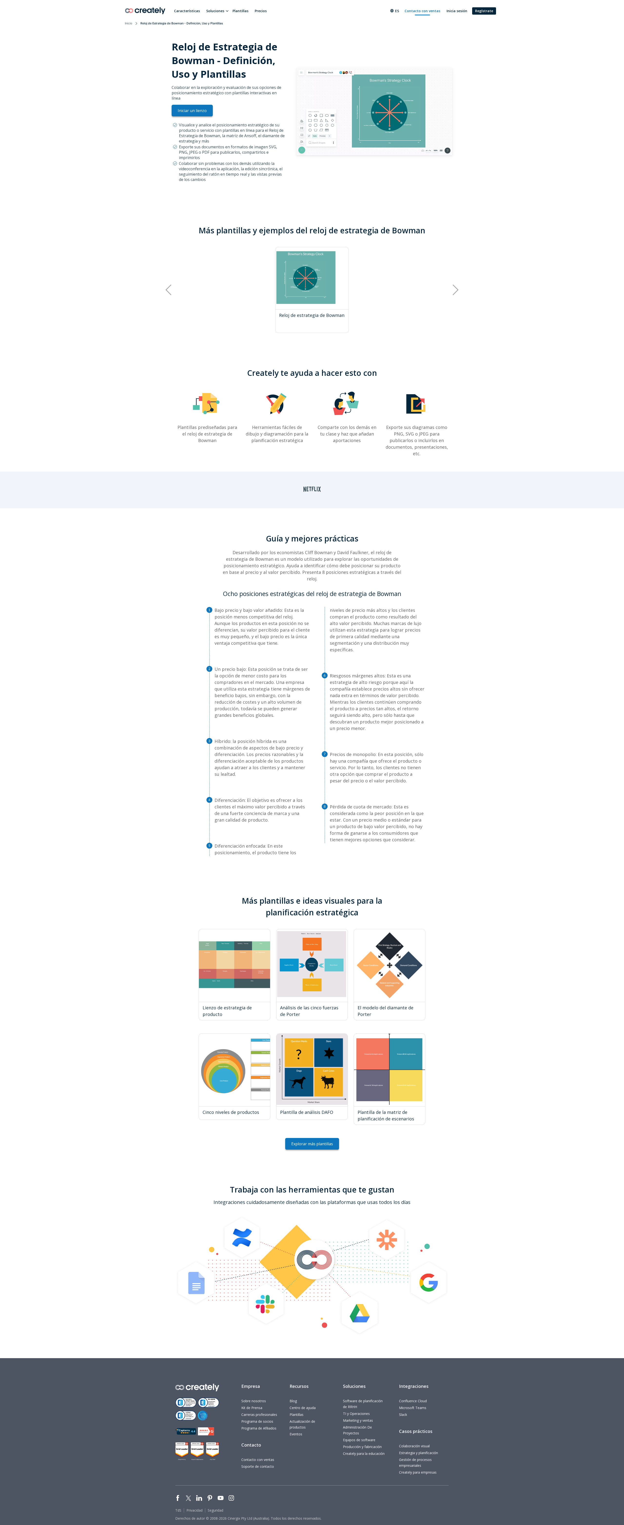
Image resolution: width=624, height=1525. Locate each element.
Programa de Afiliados (258, 1428)
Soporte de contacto (257, 1466)
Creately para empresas (418, 1472)
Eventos (296, 1434)
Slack (403, 1414)
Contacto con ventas (422, 11)
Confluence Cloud (413, 1401)
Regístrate (484, 11)
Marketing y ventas (358, 1420)
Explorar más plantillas (312, 1143)
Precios (261, 11)
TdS (178, 1510)
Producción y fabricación (362, 1446)
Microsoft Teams (412, 1407)
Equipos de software (359, 1440)
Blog (293, 1401)
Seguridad (215, 1510)
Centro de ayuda (303, 1407)
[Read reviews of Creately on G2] (206, 1431)
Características (187, 11)
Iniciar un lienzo (192, 110)
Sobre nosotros (253, 1401)
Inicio (128, 23)
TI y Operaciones (356, 1413)
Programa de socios (257, 1421)
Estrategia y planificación (418, 1452)
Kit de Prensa (251, 1407)
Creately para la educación (364, 1453)
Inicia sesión (457, 11)
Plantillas (240, 11)
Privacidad (194, 1510)
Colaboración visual (414, 1446)
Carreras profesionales (259, 1414)
